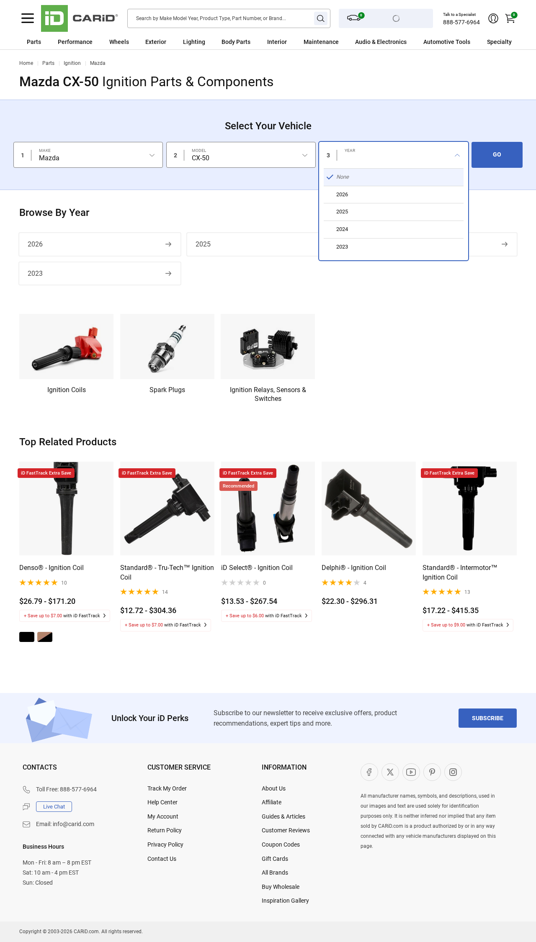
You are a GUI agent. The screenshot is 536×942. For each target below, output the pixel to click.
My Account (162, 816)
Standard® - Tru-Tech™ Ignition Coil (167, 572)
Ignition (72, 63)
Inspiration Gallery (285, 900)
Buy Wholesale (280, 886)
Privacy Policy (165, 844)
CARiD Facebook (369, 772)
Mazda (98, 63)
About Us (274, 788)
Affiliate (271, 802)
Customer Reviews (286, 830)
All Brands (275, 872)
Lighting (194, 42)
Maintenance (321, 42)
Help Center (162, 802)
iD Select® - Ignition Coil (257, 568)
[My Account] (493, 18)
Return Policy (164, 830)
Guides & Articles (283, 816)
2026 (35, 244)
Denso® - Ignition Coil (51, 568)
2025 (203, 244)
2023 (35, 273)
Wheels (119, 42)
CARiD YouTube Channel (411, 772)
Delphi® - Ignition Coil (354, 568)
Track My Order (167, 788)
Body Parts (236, 42)
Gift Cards (275, 858)
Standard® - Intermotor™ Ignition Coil (460, 572)
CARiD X (390, 772)
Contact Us (161, 858)
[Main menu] (28, 18)
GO (497, 154)
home (26, 63)
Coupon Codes (281, 844)
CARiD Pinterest (432, 772)
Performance (75, 42)
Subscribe (487, 718)
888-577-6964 (461, 22)
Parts (34, 42)
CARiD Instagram (453, 772)
